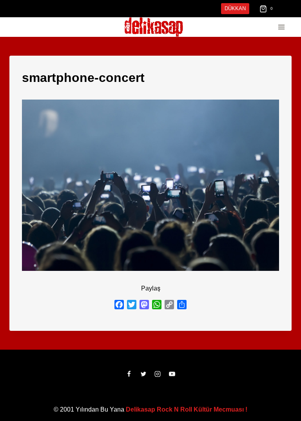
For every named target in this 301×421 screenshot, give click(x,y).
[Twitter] (143, 374)
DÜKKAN (236, 8)
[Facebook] (129, 374)
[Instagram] (157, 374)
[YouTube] (172, 374)
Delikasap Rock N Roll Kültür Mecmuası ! (186, 409)
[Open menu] (281, 27)
